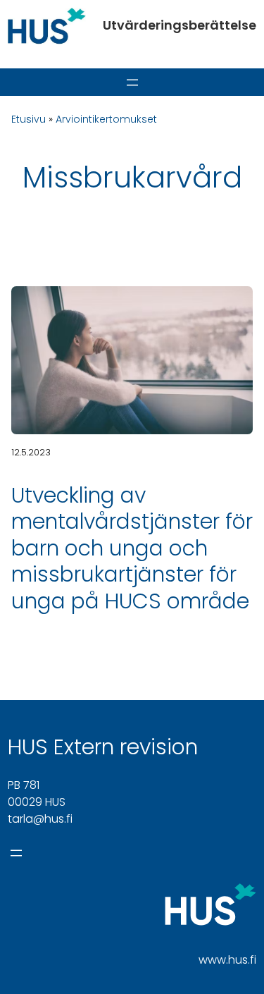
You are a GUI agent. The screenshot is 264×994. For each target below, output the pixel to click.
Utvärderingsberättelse (179, 25)
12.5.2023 (31, 452)
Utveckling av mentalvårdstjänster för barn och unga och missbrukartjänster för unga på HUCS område (132, 548)
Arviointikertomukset (106, 119)
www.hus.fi (227, 960)
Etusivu (28, 119)
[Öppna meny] (132, 82)
